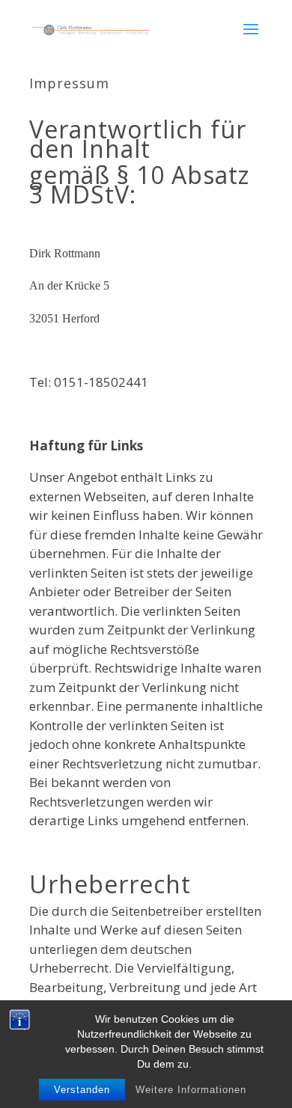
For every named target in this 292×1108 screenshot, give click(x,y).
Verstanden (82, 1089)
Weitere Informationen (191, 1089)
